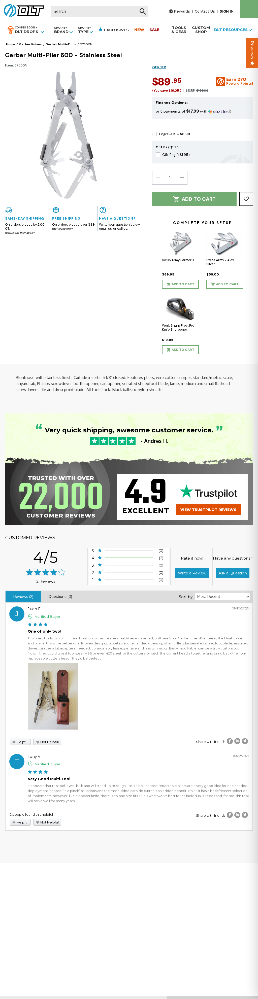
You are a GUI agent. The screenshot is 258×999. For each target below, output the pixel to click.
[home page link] (22, 11)
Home (10, 44)
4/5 (45, 557)
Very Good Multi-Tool (49, 778)
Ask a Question (232, 573)
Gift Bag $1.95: (167, 147)
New (139, 29)
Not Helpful (49, 742)
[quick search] (142, 11)
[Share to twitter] (245, 741)
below (135, 224)
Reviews (252, 50)
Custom (201, 29)
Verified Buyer (48, 616)
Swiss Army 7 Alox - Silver (221, 262)
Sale (154, 29)
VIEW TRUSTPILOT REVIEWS (208, 509)
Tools (178, 29)
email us (105, 228)
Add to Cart (199, 199)
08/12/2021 (241, 756)
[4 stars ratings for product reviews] (45, 572)
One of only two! (44, 631)
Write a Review (192, 573)
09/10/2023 (240, 608)
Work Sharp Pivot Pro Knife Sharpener (178, 327)
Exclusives (116, 29)
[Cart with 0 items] (249, 9)
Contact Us (205, 11)
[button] (202, 111)
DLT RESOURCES (231, 29)
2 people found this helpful (31, 814)
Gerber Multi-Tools (61, 44)
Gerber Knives (30, 44)
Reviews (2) (23, 596)
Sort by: (186, 596)
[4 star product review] (38, 624)
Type (84, 30)
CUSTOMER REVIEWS (30, 537)
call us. (122, 228)
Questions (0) (60, 596)
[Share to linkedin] (237, 741)
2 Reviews (45, 581)
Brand (62, 30)
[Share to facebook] (230, 741)
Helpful (22, 742)
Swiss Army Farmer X (178, 260)
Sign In (227, 11)
